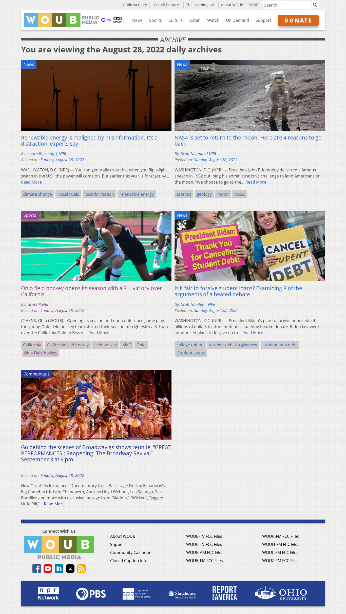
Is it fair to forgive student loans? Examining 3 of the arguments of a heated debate (238, 291)
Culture (175, 20)
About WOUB (232, 4)
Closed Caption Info (128, 560)
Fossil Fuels (68, 194)
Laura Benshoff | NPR (46, 153)
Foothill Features (166, 4)
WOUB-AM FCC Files (204, 552)
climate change (37, 194)
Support (263, 20)
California (32, 345)
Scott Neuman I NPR (198, 153)
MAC (126, 345)
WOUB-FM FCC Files (204, 560)
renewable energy (137, 194)
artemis (184, 194)
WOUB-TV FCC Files (204, 536)
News (137, 20)
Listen (195, 20)
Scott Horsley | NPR (198, 304)
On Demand (237, 20)
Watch (213, 20)
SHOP (253, 4)
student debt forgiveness (233, 345)
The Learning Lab (201, 4)
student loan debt (280, 345)
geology (204, 194)
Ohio (141, 345)
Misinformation (99, 194)
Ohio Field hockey (40, 353)
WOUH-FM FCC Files (280, 544)
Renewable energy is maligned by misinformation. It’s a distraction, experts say (89, 140)
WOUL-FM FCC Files (280, 552)
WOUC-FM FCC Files (280, 536)
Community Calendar (130, 552)
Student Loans (191, 353)
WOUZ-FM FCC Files (280, 560)
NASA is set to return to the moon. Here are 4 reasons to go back (248, 140)
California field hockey (68, 345)
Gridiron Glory (135, 4)
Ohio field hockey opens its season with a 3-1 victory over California (91, 291)
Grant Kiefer (38, 304)
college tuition (190, 345)
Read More (31, 182)
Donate (298, 20)
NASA (239, 194)
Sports (155, 20)
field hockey (105, 345)
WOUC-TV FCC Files (204, 544)
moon (223, 194)
